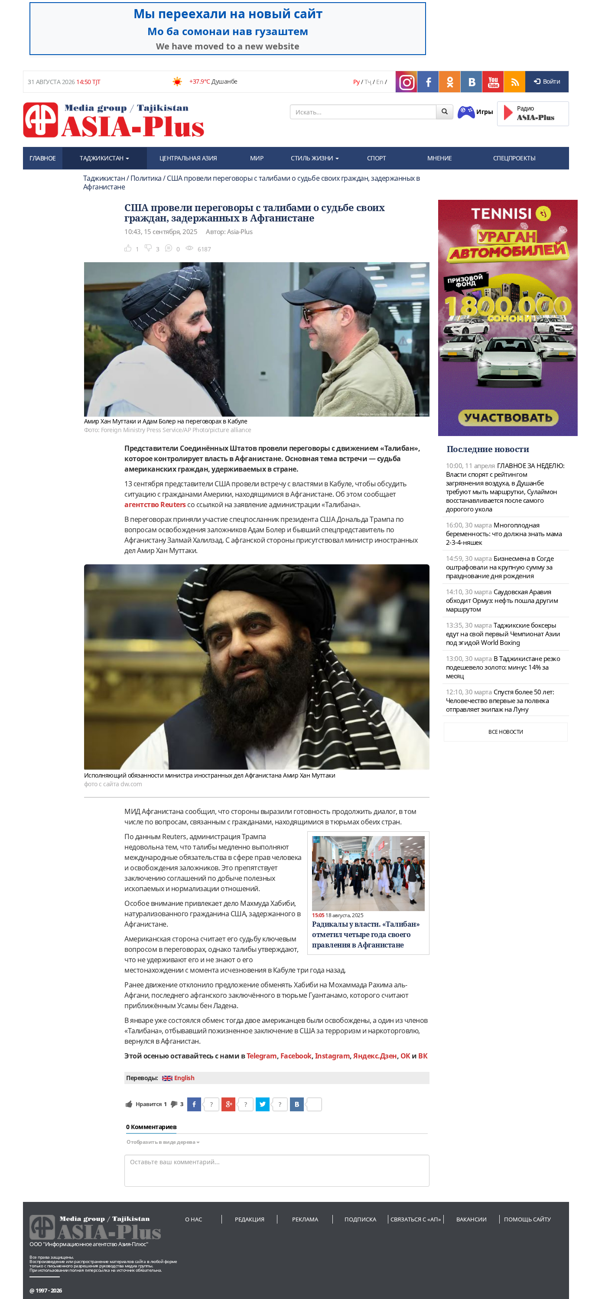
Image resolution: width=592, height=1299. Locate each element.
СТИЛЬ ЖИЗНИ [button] (313, 158)
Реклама (305, 1219)
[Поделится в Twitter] (263, 1104)
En (379, 82)
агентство (142, 504)
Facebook (296, 1056)
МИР (256, 158)
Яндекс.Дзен (375, 1056)
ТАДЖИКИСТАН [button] (102, 158)
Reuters (173, 504)
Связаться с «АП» (415, 1219)
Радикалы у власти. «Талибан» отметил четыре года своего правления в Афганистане (366, 934)
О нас (193, 1219)
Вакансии (471, 1219)
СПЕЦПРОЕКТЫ (514, 158)
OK (405, 1056)
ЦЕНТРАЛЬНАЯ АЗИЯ (188, 158)
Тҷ (367, 82)
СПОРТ (376, 158)
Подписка (360, 1219)
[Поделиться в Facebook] (194, 1104)
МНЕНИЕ (439, 158)
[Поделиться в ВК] (297, 1104)
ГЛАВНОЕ (42, 158)
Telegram (262, 1056)
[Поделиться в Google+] (228, 1104)
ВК (422, 1056)
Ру (356, 82)
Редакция (249, 1219)
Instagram (332, 1056)
